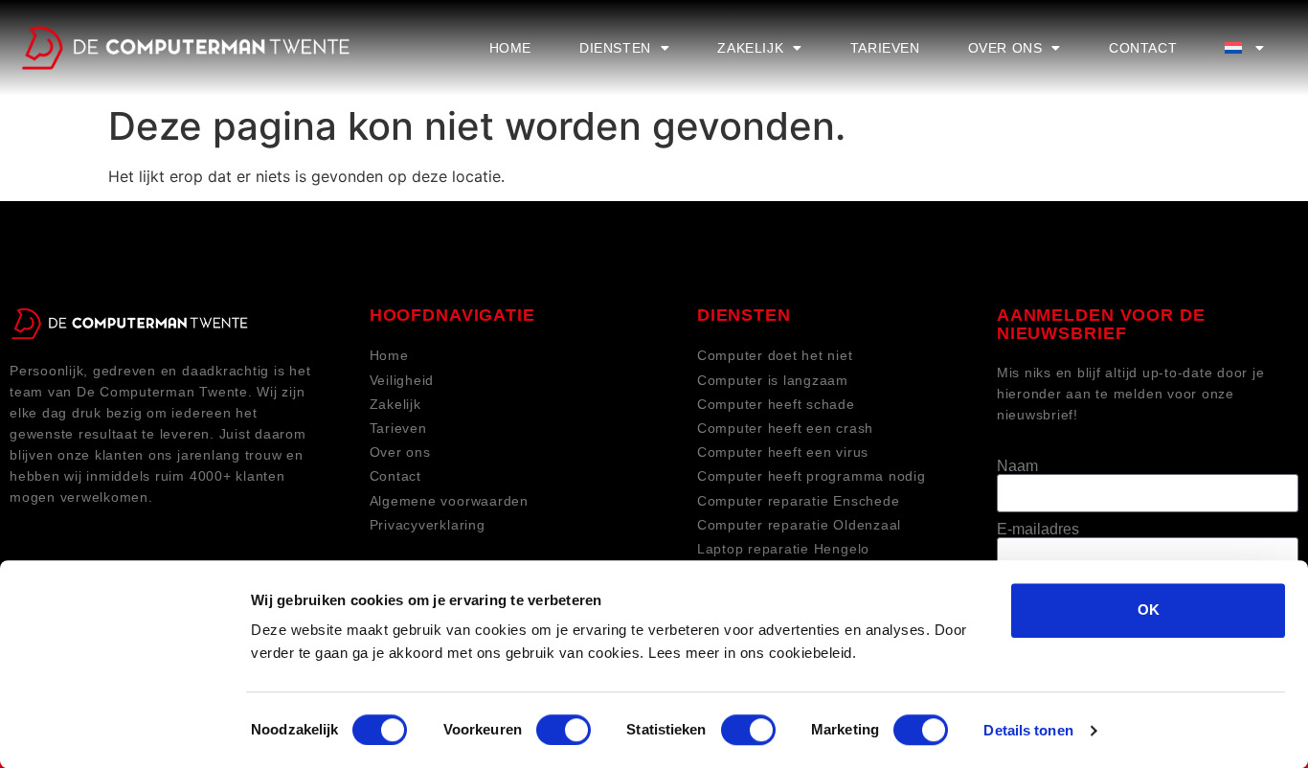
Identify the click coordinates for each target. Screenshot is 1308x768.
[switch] (563, 729)
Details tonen (1027, 730)
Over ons (1005, 48)
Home (510, 48)
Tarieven (885, 48)
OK (1149, 609)
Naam (1017, 466)
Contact (1143, 48)
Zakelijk (750, 48)
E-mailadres (1038, 529)
